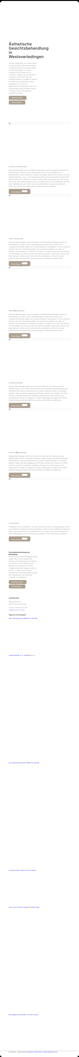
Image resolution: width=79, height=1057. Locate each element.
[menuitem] (6, 7)
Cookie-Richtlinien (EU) (51, 1052)
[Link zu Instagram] (10, 1054)
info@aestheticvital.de (17, 610)
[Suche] (17, 16)
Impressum (30, 1052)
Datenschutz (38, 1052)
